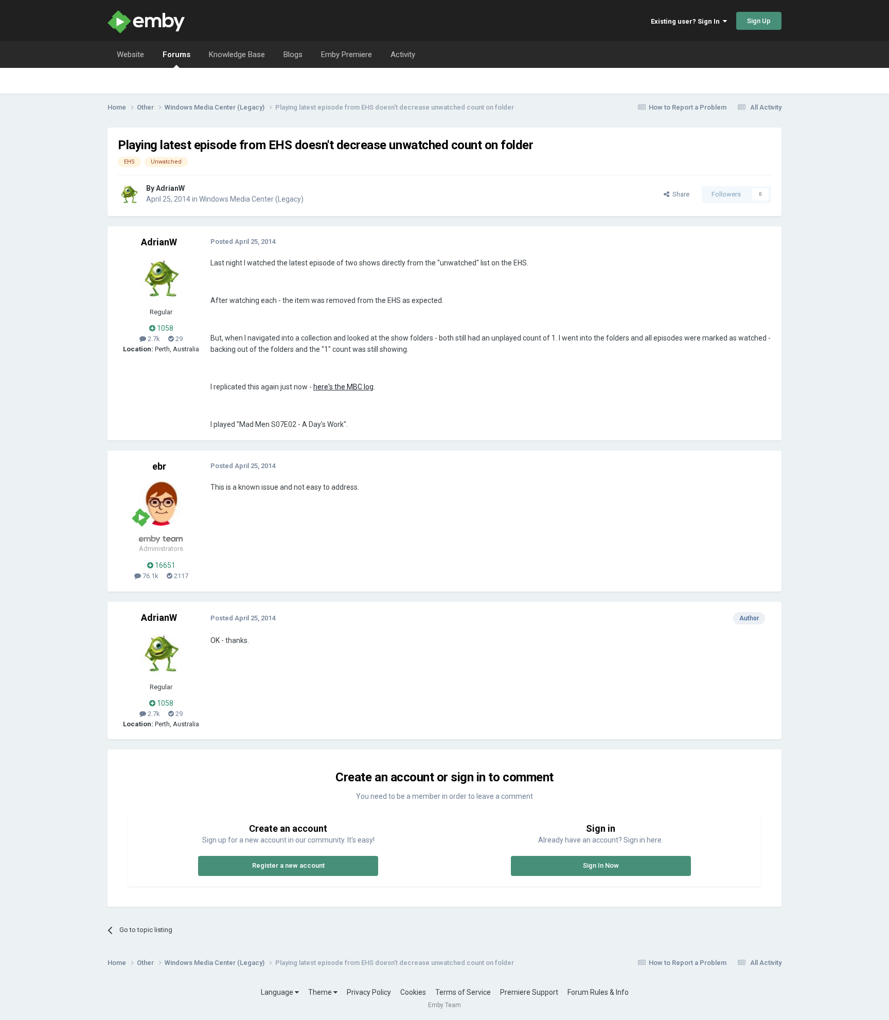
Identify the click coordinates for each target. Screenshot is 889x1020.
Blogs (293, 54)
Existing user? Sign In (687, 21)
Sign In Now (601, 865)
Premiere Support (529, 992)
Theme (320, 992)
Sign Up (759, 21)
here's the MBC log (343, 387)
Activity (402, 54)
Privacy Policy (369, 992)
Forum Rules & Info (598, 992)
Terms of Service (463, 992)
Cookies (413, 992)
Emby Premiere (346, 54)
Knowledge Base (237, 54)
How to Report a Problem (687, 107)
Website (130, 54)
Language (278, 992)
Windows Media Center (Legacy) (251, 199)
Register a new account (288, 865)
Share (679, 194)
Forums (176, 54)
